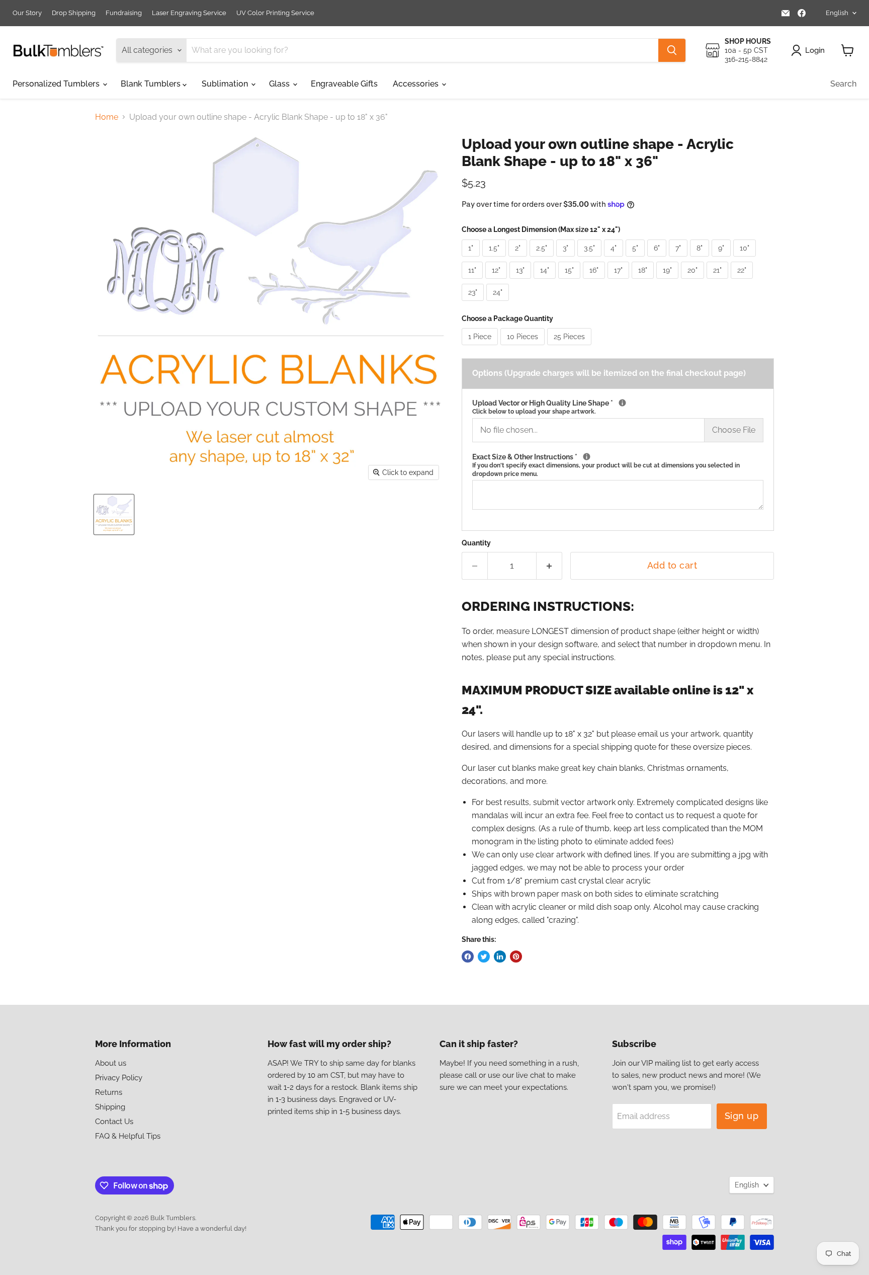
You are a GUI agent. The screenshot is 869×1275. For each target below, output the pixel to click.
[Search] (671, 50)
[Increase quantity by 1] (549, 566)
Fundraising (124, 13)
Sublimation (226, 84)
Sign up (742, 1115)
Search (843, 84)
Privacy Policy (118, 1077)
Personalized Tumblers (57, 84)
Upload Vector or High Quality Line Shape (617, 407)
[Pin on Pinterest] (516, 956)
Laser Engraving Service (189, 13)
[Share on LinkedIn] (500, 956)
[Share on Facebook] (468, 956)
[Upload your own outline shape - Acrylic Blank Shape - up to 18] (114, 514)
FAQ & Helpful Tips (127, 1136)
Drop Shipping (74, 13)
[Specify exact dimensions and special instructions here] (586, 456)
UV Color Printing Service (275, 13)
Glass (280, 84)
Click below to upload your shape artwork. (534, 411)
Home (106, 117)
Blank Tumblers (152, 84)
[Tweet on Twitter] (484, 956)
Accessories (417, 84)
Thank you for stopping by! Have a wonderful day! (170, 1228)
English (837, 13)
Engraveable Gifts (344, 84)
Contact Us (114, 1121)
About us (110, 1063)
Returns (108, 1092)
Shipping (110, 1106)
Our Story (27, 13)
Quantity (476, 543)
